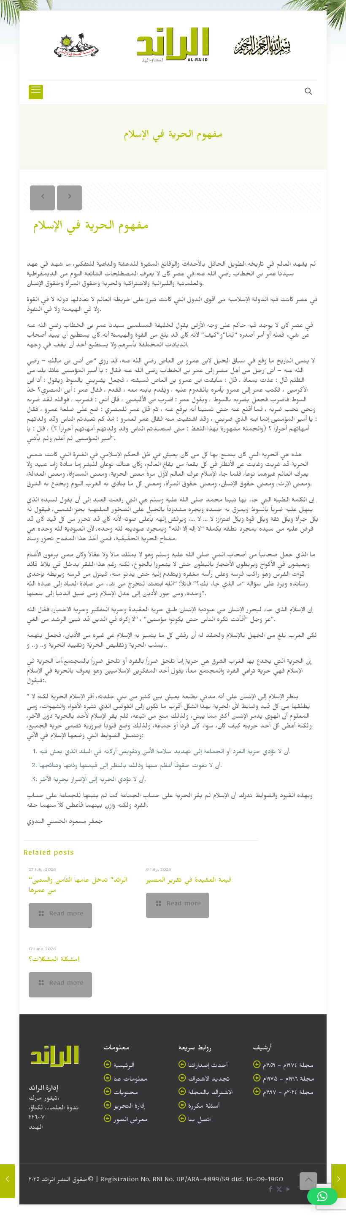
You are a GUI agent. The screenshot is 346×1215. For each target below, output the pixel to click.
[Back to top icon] (308, 1181)
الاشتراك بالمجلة (210, 1094)
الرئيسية (124, 1067)
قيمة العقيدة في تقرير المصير (188, 881)
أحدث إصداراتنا (207, 1067)
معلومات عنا (130, 1080)
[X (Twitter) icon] (279, 1191)
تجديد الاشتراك (209, 1080)
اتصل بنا (199, 1121)
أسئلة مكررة (203, 1107)
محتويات (126, 1094)
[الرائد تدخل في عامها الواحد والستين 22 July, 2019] (7, 1181)
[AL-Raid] (173, 45)
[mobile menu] (36, 92)
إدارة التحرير (129, 1107)
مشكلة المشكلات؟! (54, 960)
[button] (322, 1196)
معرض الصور (131, 1121)
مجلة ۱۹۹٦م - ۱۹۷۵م (288, 1080)
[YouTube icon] (288, 1191)
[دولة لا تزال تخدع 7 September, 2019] (338, 1181)
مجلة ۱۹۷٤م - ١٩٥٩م (288, 1067)
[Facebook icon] (270, 1191)
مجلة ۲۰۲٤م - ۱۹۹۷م (288, 1094)
